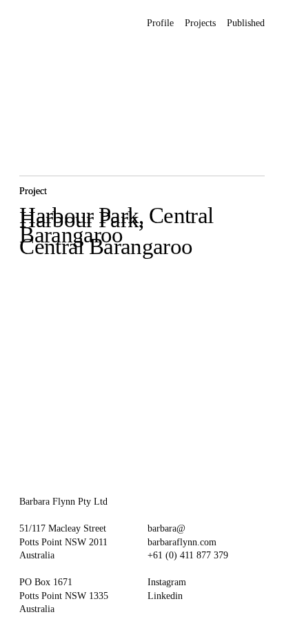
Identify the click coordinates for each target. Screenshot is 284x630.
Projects (200, 23)
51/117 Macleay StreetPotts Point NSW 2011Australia (63, 541)
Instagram (167, 582)
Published (246, 23)
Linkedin (165, 596)
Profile (160, 23)
